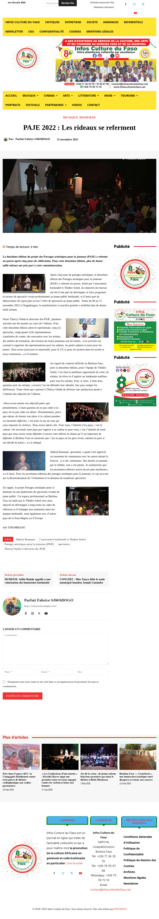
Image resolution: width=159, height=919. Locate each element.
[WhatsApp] (73, 562)
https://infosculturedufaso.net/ (40, 606)
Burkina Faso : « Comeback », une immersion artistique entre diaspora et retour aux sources (136, 776)
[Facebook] (125, 4)
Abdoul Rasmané (25, 539)
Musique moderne (79, 117)
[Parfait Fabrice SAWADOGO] (6, 139)
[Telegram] (91, 562)
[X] (143, 4)
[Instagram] (134, 4)
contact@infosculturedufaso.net (110, 889)
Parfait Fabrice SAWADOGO (33, 139)
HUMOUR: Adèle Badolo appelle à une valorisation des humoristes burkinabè (28, 581)
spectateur (64, 544)
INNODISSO (120, 909)
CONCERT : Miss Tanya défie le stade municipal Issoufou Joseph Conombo (82, 581)
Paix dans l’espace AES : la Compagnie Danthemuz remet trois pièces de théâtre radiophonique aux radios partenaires (19, 779)
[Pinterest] (64, 562)
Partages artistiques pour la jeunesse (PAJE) (29, 544)
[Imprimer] (82, 562)
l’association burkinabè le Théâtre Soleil (62, 539)
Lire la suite (75, 863)
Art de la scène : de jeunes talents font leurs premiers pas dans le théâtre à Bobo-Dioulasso (98, 776)
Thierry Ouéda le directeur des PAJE (25, 548)
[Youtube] (135, 13)
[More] (143, 141)
